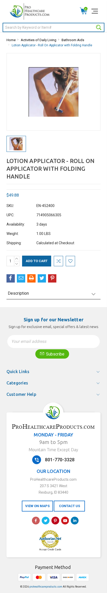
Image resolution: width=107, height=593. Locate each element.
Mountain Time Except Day (53, 449)
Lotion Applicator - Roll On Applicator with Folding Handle (52, 45)
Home (11, 40)
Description (18, 293)
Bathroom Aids (73, 40)
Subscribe (54, 354)
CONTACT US (69, 506)
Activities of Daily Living (38, 40)
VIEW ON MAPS (37, 506)
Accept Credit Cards (50, 549)
